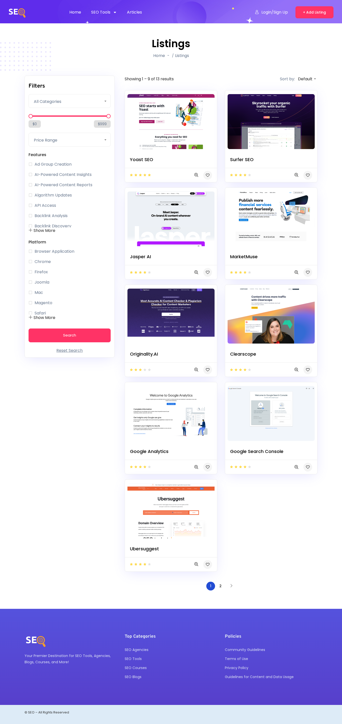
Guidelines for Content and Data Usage (259, 676)
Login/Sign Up (274, 12)
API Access (45, 206)
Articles (134, 12)
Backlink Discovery (53, 226)
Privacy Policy (236, 667)
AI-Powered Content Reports (63, 185)
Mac (39, 293)
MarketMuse (244, 256)
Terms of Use (236, 658)
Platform (37, 242)
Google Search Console (256, 451)
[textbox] (69, 101)
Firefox (41, 272)
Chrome (43, 262)
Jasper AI (140, 256)
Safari (40, 313)
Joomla (42, 282)
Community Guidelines (245, 649)
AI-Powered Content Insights (63, 175)
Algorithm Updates (53, 195)
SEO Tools (100, 12)
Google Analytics (149, 451)
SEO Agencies (136, 649)
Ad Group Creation (53, 164)
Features (37, 155)
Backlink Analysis (51, 216)
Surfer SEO (242, 159)
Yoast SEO (141, 159)
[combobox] (70, 101)
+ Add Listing (314, 12)
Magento (43, 303)
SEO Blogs (133, 676)
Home (75, 12)
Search (69, 335)
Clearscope (243, 354)
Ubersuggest (144, 549)
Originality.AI (144, 354)
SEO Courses (136, 667)
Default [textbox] (305, 79)
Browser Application (54, 251)
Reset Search (69, 350)
